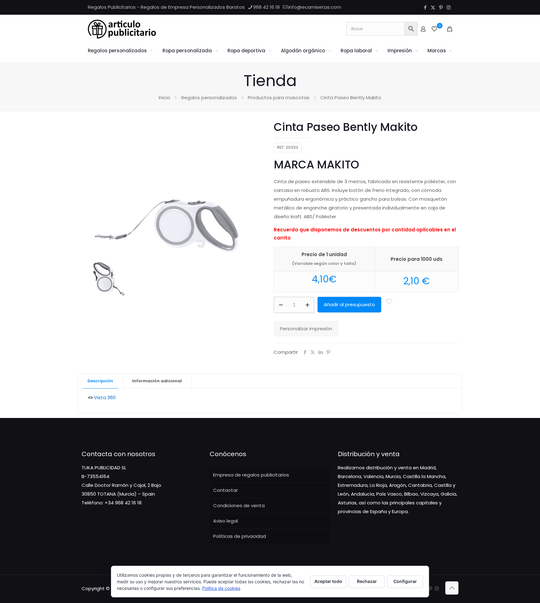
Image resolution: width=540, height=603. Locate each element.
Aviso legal (225, 521)
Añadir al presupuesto (349, 304)
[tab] (100, 381)
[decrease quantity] (280, 305)
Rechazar (367, 581)
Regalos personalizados (209, 97)
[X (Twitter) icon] (433, 7)
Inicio (164, 97)
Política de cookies (221, 588)
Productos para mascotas (278, 97)
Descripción (100, 381)
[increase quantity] (307, 305)
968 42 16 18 (266, 7)
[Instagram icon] (448, 7)
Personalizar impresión (306, 328)
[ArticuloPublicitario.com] (122, 29)
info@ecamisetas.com (314, 7)
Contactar (225, 490)
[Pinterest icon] (440, 7)
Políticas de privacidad (239, 536)
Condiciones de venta (239, 505)
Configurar (405, 581)
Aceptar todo (328, 581)
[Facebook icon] (425, 7)
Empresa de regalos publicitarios (251, 475)
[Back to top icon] (451, 588)
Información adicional (157, 381)
